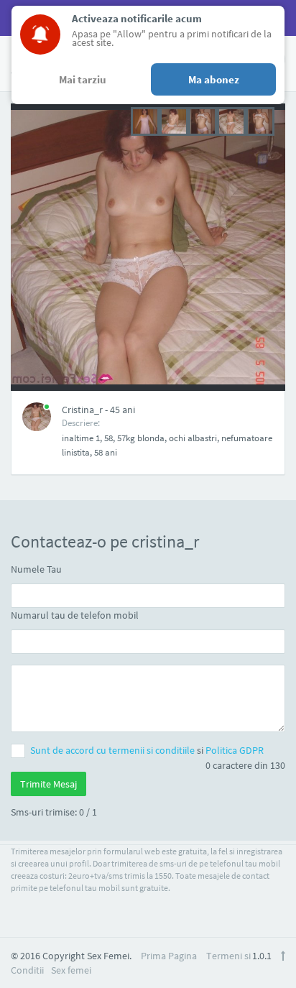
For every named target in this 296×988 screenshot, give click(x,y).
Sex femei (71, 970)
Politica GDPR (234, 750)
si (147, 750)
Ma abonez (213, 79)
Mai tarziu (82, 79)
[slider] (202, 120)
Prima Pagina (169, 955)
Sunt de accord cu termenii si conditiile (113, 750)
